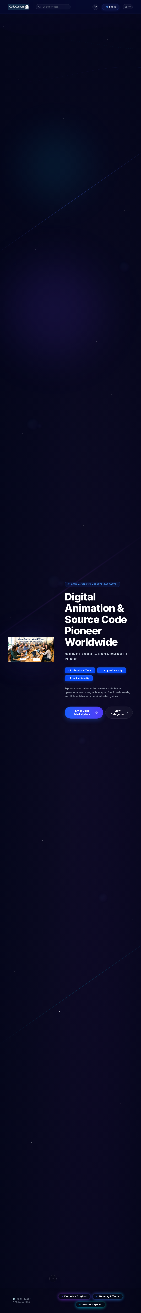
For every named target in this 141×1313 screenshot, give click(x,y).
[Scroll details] (53, 1278)
